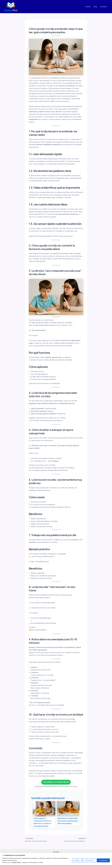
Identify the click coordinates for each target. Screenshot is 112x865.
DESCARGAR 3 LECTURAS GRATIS (56, 782)
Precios (88, 7)
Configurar (77, 860)
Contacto (103, 7)
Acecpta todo (103, 860)
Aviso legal (56, 852)
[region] (56, 859)
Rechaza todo (89, 860)
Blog (95, 7)
